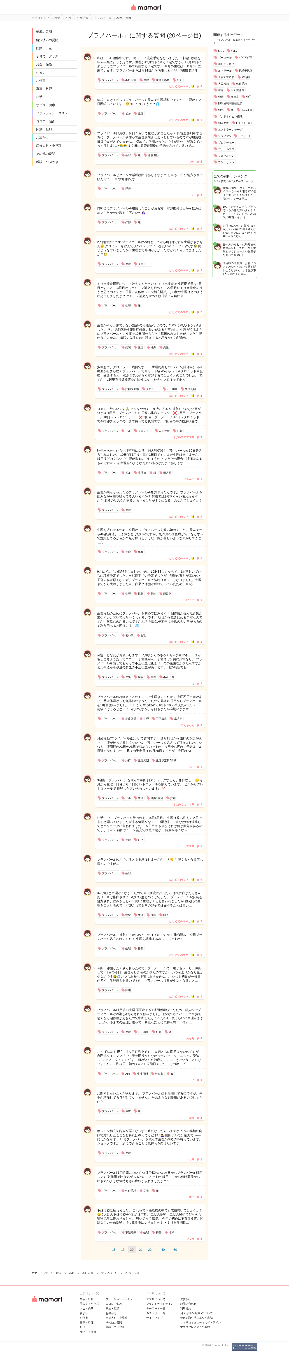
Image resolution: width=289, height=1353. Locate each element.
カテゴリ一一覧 (155, 1313)
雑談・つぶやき (47, 162)
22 (150, 1249)
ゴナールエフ (226, 149)
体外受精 (241, 83)
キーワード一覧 (155, 1308)
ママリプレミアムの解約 (195, 1327)
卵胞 (221, 110)
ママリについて (155, 1299)
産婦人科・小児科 (48, 145)
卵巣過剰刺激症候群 (230, 103)
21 (141, 1249)
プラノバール (105, 35)
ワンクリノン (226, 162)
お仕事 (41, 80)
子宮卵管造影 (226, 77)
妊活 (39, 97)
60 (175, 1249)
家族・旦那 (44, 129)
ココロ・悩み (45, 121)
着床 (221, 90)
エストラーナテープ (230, 129)
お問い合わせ (188, 1303)
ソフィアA (224, 136)
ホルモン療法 (226, 64)
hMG (234, 51)
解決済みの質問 (47, 40)
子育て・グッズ (47, 56)
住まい (41, 72)
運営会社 (185, 1299)
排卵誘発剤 (237, 90)
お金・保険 (44, 64)
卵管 (221, 96)
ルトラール (225, 70)
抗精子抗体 (245, 70)
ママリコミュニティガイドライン (200, 1322)
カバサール (245, 136)
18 (114, 1249)
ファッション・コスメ (52, 113)
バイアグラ (245, 57)
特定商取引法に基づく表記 (196, 1317)
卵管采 (235, 96)
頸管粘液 (223, 123)
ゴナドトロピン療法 (230, 116)
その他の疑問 (45, 154)
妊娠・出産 (44, 48)
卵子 (249, 96)
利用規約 (185, 1308)
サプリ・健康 (45, 105)
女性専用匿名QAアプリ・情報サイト (146, 10)
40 (163, 1249)
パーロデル (225, 57)
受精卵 (246, 77)
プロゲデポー (226, 142)
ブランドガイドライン (159, 1303)
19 (123, 1249)
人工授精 (223, 83)
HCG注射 (246, 110)
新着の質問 (44, 32)
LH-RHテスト (244, 123)
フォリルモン (226, 155)
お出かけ (42, 137)
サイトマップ (154, 1317)
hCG (221, 51)
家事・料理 (44, 89)
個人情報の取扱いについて (196, 1313)
